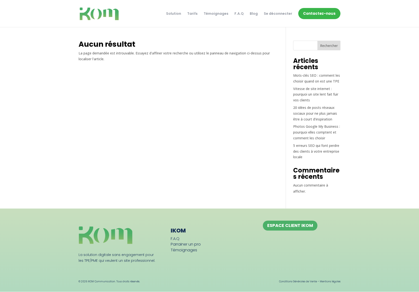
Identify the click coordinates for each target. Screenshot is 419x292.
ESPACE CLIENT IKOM (290, 225)
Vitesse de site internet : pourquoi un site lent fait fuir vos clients (315, 94)
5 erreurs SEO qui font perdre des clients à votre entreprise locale (316, 151)
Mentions (326, 281)
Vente (313, 281)
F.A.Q (239, 13)
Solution (173, 13)
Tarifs (192, 13)
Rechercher (329, 45)
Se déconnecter (278, 13)
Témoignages (216, 13)
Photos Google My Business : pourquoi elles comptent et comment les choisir (316, 132)
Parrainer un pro (186, 244)
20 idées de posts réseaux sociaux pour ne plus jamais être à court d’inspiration (315, 113)
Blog (254, 13)
